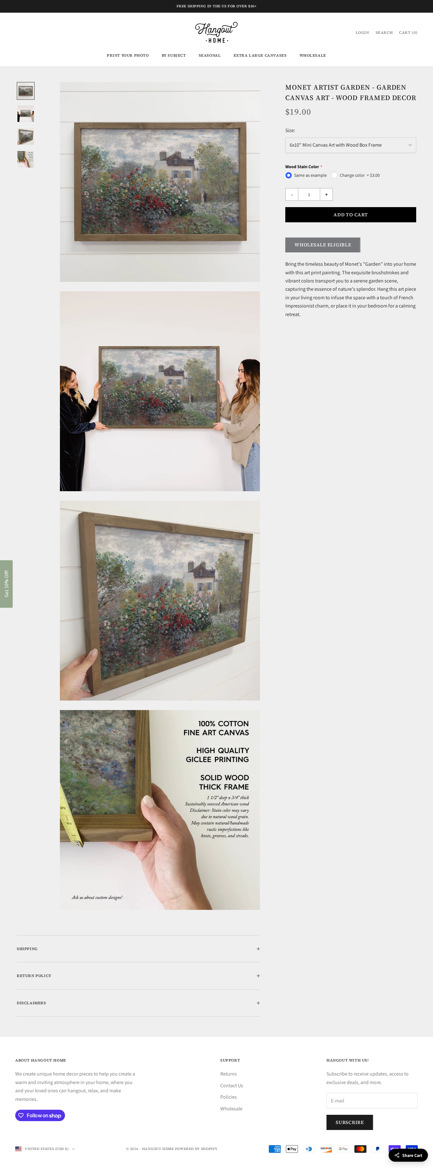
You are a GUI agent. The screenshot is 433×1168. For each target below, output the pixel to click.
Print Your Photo (128, 55)
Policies (228, 1097)
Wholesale (313, 55)
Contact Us (231, 1085)
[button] (6, 584)
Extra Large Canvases (260, 55)
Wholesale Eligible (322, 244)
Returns (228, 1073)
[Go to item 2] (26, 114)
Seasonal (210, 55)
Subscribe (350, 1122)
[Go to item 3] (26, 136)
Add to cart (350, 214)
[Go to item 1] (26, 91)
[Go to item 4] (26, 159)
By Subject (174, 55)
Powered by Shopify (196, 1148)
